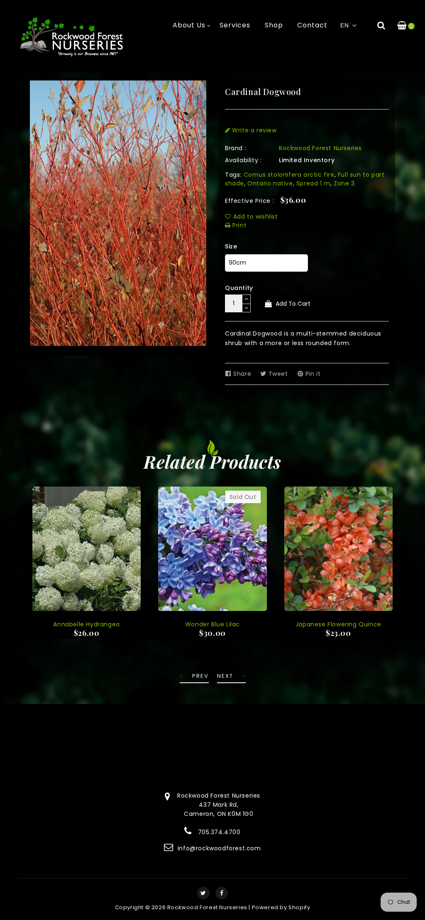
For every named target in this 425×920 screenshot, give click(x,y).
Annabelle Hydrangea (86, 624)
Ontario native (270, 183)
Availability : (243, 160)
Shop (274, 25)
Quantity (239, 288)
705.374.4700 (219, 832)
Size (231, 246)
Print (239, 225)
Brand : (235, 148)
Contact (312, 25)
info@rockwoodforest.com (219, 848)
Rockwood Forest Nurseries (320, 148)
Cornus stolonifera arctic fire (289, 174)
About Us (189, 25)
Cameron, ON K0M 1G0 (218, 814)
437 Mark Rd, (218, 805)
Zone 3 (344, 183)
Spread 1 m (313, 183)
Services (235, 25)
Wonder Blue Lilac (212, 624)
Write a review (253, 130)
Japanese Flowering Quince (338, 624)
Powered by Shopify (281, 907)
